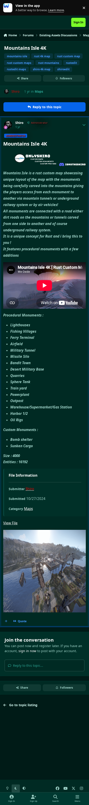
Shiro (19, 123)
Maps (39, 91)
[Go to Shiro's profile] (6, 91)
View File (10, 523)
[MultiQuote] (6, 621)
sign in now (27, 651)
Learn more (9, 8)
